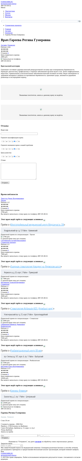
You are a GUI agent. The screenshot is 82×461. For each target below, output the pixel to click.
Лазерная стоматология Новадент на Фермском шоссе (35, 266)
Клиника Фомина (18, 390)
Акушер (4, 45)
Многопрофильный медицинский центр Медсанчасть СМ (37, 224)
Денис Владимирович (12, 198)
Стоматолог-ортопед (8, 242)
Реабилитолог (6, 326)
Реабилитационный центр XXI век (26, 350)
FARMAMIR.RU (8, 3)
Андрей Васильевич (13, 240)
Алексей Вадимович (13, 282)
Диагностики (10, 11)
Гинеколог (11, 45)
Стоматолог (5, 284)
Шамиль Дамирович (13, 324)
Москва (8, 15)
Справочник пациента (13, 25)
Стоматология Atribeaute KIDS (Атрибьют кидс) (31, 308)
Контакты (8, 17)
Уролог (3, 200)
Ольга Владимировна (12, 366)
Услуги (7, 13)
